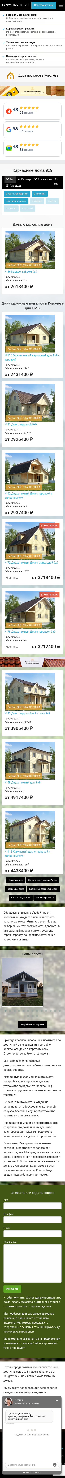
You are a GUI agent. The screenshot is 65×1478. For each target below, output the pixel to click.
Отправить (12, 1288)
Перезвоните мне (44, 5)
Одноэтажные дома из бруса (42, 880)
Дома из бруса (15, 880)
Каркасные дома (15, 889)
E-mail (6, 1228)
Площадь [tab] (15, 185)
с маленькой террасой (17, 194)
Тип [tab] (11, 179)
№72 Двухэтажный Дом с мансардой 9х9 (31, 562)
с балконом (39, 194)
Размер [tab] (25, 179)
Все (56, 183)
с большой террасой (16, 201)
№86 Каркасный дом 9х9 (21, 271)
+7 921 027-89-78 (15, 5)
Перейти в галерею (32, 1024)
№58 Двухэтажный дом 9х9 (23, 782)
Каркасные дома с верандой (43, 889)
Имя (5, 1200)
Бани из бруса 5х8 (45, 897)
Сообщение (9, 1242)
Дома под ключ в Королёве (38, 75)
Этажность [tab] (44, 179)
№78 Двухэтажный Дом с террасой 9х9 (30, 631)
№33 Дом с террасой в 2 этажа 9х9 (27, 713)
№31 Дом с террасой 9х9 (21, 424)
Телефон (8, 1214)
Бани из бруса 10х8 (21, 897)
